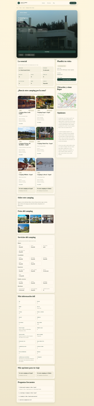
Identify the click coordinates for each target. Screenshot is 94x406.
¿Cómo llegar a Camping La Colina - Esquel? (28, 392)
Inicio (17, 7)
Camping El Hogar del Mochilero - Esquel (24, 144)
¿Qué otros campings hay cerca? (26, 399)
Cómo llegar (47, 51)
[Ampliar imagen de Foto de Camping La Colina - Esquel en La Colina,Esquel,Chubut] (23, 219)
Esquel (24, 7)
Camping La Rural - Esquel (44, 174)
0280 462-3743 (59, 74)
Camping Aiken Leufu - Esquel (25, 113)
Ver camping (21, 123)
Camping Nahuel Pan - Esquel (44, 143)
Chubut (20, 7)
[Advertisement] (47, 41)
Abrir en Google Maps (67, 79)
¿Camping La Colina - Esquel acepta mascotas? (28, 396)
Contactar (21, 54)
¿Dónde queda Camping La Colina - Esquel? (28, 387)
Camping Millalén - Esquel (26, 174)
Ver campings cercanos (29, 54)
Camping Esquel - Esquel (43, 112)
